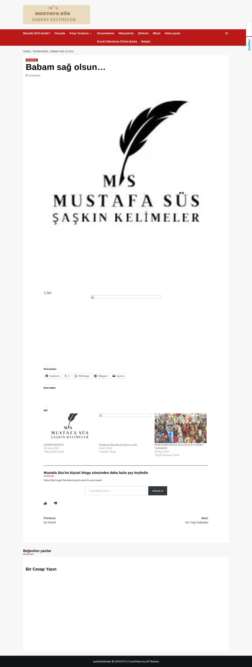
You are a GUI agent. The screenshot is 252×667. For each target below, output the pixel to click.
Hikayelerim (126, 33)
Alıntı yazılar (173, 33)
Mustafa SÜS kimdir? (36, 33)
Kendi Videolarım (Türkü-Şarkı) (117, 41)
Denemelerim (105, 33)
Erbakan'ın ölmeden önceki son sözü (118, 444)
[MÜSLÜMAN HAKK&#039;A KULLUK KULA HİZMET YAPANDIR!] (181, 428)
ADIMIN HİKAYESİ (54, 444)
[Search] (227, 33)
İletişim (145, 41)
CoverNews (135, 661)
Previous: (50, 520)
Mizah (156, 33)
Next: (196, 520)
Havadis (60, 33)
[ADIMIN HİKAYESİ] (70, 428)
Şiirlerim (143, 33)
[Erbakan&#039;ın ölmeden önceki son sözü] (125, 428)
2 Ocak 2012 (34, 75)
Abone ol (157, 490)
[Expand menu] (91, 33)
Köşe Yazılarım (79, 33)
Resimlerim (32, 60)
